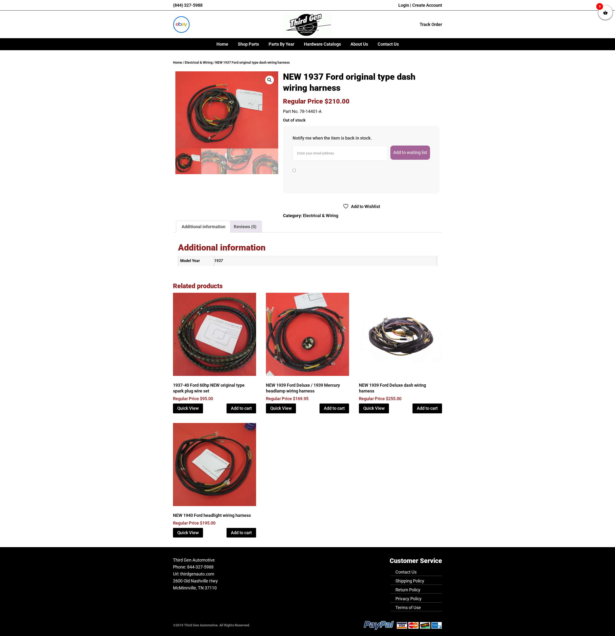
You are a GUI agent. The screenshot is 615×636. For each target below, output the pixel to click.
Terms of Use (408, 607)
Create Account (427, 5)
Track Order (431, 24)
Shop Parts (248, 44)
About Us (359, 44)
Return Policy (407, 589)
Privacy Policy (408, 598)
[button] (269, 80)
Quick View (188, 408)
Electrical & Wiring (199, 63)
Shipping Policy (409, 580)
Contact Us (388, 44)
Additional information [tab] (203, 226)
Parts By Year (281, 44)
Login (403, 5)
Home (222, 44)
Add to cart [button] (241, 408)
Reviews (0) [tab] (245, 226)
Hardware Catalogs (322, 44)
